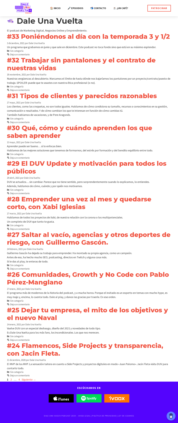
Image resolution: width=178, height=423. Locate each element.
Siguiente (29, 379)
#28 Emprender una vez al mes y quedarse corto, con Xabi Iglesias (79, 203)
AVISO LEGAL (84, 415)
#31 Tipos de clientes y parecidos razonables (82, 96)
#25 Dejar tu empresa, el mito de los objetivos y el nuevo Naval (87, 314)
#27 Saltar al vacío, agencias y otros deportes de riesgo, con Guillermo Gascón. (88, 238)
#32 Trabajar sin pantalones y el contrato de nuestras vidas (81, 64)
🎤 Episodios (75, 8)
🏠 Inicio (55, 8)
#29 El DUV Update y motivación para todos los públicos (86, 167)
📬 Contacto (98, 8)
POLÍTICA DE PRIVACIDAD (104, 415)
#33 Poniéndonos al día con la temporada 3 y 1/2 (88, 36)
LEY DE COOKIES (126, 415)
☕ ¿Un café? (120, 8)
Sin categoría (16, 50)
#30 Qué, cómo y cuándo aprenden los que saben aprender (79, 132)
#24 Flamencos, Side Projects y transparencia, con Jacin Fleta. (85, 349)
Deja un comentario (20, 54)
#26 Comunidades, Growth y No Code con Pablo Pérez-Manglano (88, 278)
